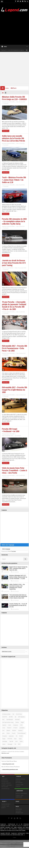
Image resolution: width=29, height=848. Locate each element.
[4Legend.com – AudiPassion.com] (14, 9)
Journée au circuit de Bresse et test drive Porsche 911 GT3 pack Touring (14, 262)
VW (15, 744)
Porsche (13, 733)
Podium (8, 733)
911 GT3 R (4, 717)
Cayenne (4, 725)
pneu (3, 733)
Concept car (15, 725)
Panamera (20, 730)
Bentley (17, 722)
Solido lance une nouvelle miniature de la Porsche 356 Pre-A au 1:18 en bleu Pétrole (13, 138)
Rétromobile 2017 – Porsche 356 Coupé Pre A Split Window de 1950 (14, 389)
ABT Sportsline (21, 717)
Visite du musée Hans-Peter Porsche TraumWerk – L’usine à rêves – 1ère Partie (14, 470)
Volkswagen (10, 744)
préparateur (11, 736)
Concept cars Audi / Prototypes (7, 785)
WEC (19, 744)
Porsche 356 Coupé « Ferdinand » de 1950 (10, 430)
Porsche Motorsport (21, 733)
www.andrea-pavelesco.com (10, 769)
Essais (17, 801)
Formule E (9, 727)
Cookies (14, 837)
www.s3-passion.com (8, 764)
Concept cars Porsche (19, 785)
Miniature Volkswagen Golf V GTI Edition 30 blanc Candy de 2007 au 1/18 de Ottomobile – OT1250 (18, 577)
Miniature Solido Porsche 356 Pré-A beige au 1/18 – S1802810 (14, 98)
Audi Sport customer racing (7, 722)
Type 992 (11, 741)
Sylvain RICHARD (11, 101)
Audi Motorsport (10, 719)
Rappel (3, 738)
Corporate (4, 779)
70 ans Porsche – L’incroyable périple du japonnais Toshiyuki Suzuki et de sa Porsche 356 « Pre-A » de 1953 (14, 305)
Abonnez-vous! (5, 753)
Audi (3, 719)
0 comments (5, 103)
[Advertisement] (14, 27)
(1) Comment (18, 435)
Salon (15, 738)
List (5, 93)
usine (16, 741)
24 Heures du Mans (6, 714)
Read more (5, 131)
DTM (21, 725)
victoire (3, 744)
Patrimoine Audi (6, 788)
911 (13, 714)
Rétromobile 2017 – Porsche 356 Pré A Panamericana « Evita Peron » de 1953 (14, 348)
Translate (13, 551)
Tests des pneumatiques (19, 811)
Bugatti (22, 722)
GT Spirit (15, 727)
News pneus (19, 809)
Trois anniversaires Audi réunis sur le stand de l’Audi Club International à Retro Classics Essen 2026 (18, 596)
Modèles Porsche (20, 779)
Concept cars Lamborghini (19, 796)
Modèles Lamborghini (21, 793)
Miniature (14, 730)
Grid (3, 93)
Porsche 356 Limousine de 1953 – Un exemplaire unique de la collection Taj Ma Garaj (14, 221)
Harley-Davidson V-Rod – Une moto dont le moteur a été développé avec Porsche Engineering (17, 587)
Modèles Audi (5, 781)
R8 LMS (21, 736)
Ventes (21, 741)
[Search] (25, 559)
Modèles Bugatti (6, 804)
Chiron (9, 725)
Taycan (20, 738)
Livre (3, 730)
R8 (16, 736)
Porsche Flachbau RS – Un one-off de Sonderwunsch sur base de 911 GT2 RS (18, 605)
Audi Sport (17, 719)
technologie (4, 741)
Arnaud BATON (10, 268)
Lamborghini (21, 727)
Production (4, 736)
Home (7, 88)
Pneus (17, 806)
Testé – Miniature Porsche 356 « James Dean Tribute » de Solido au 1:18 (14, 179)
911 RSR (11, 717)
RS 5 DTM (10, 738)
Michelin (8, 730)
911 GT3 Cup (19, 714)
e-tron (3, 727)
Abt (15, 717)
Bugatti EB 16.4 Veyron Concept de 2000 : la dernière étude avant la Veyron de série (18, 568)
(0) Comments (15, 572)
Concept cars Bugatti (5, 806)
